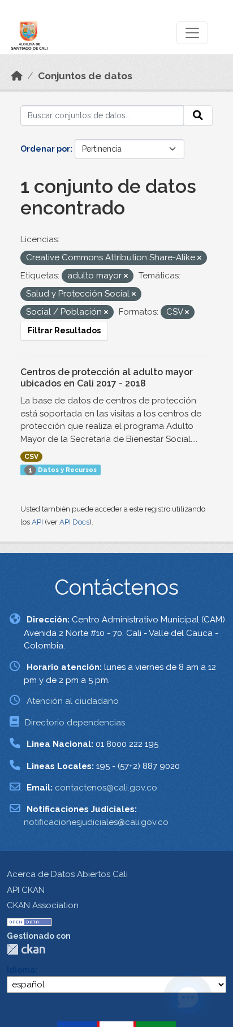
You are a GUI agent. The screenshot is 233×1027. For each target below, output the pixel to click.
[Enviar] (198, 115)
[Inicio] (17, 75)
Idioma (21, 969)
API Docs (74, 522)
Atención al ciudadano (73, 701)
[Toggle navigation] (192, 33)
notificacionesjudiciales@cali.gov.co (96, 822)
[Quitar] (199, 258)
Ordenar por (45, 148)
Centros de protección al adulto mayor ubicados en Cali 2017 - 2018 (106, 378)
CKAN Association (43, 905)
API (37, 522)
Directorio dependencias (75, 722)
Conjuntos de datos (85, 75)
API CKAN (26, 890)
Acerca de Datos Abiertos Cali (67, 874)
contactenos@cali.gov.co (106, 788)
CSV (31, 457)
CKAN (26, 949)
